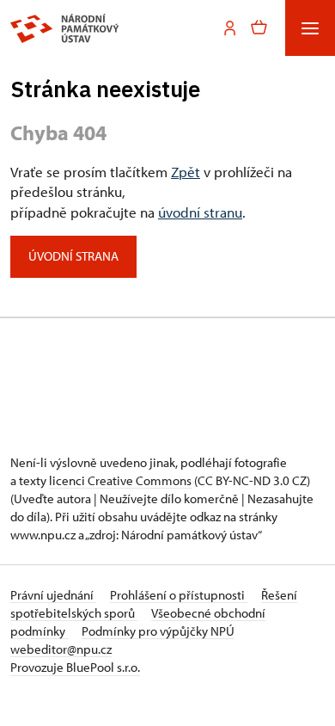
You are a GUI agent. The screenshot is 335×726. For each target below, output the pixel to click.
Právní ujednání (53, 595)
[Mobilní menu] (310, 28)
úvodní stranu (200, 212)
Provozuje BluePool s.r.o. (75, 667)
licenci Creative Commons (120, 480)
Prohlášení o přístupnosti (178, 595)
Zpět (185, 172)
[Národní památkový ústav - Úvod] (64, 28)
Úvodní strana (73, 256)
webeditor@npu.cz (61, 649)
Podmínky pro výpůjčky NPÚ (158, 631)
